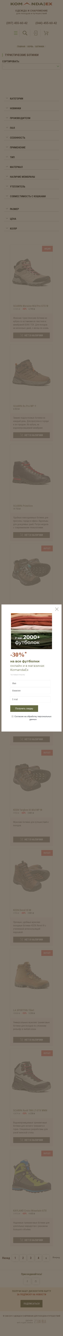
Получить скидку (24, 708)
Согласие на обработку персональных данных (33, 718)
